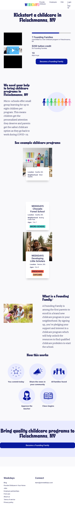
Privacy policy (8, 502)
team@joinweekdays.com (44, 483)
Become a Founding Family (51, 61)
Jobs (5, 488)
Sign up (69, 7)
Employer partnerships (11, 491)
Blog (5, 483)
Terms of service (9, 499)
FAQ (62, 2)
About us (7, 497)
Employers (53, 2)
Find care (7, 494)
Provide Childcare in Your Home (14, 485)
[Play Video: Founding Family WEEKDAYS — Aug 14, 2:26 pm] (13, 50)
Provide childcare (42, 3)
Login (69, 2)
